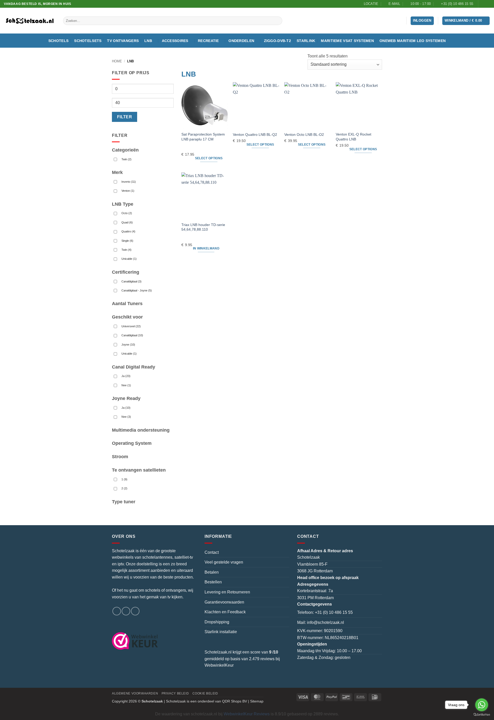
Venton (127, 190)
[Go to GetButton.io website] (481, 714)
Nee (126, 385)
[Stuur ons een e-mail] (126, 611)
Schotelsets (87, 41)
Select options (209, 158)
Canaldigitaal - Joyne (136, 290)
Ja (125, 376)
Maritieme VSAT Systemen (347, 41)
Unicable (129, 258)
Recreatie (208, 41)
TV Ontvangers (123, 41)
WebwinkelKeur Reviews (247, 714)
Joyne (128, 344)
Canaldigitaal (131, 281)
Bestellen (213, 582)
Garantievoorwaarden (224, 602)
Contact (212, 552)
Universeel (131, 326)
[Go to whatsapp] (481, 704)
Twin (126, 159)
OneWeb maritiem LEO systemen (413, 41)
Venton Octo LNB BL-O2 (304, 134)
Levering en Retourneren (227, 592)
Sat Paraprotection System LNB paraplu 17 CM (203, 136)
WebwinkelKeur (219, 665)
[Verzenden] (277, 20)
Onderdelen (241, 41)
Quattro (128, 231)
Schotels (58, 41)
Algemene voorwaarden (135, 693)
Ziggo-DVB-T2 (277, 41)
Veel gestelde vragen (224, 562)
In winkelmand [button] (206, 248)
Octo (126, 213)
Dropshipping (217, 622)
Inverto (128, 181)
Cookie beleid (205, 693)
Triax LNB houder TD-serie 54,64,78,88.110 (203, 227)
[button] (466, 20)
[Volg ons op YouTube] (487, 4)
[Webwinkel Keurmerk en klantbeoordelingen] (138, 640)
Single (127, 240)
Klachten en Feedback (225, 612)
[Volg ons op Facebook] (482, 4)
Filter (124, 117)
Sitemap (256, 701)
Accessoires (175, 41)
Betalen (212, 572)
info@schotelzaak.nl (325, 622)
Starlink (306, 41)
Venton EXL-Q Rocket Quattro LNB (353, 136)
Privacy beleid (175, 693)
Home (117, 61)
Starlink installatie (221, 632)
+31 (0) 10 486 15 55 (334, 612)
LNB (148, 41)
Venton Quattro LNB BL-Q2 (255, 134)
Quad (127, 222)
